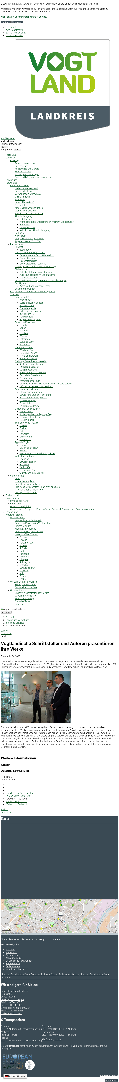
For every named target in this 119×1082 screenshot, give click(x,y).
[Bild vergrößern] (36, 722)
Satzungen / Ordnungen (27, 174)
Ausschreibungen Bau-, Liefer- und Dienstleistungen (40, 280)
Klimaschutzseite (109, 1075)
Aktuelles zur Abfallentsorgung (35, 230)
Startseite (10, 617)
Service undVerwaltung (11, 181)
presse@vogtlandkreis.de (22, 793)
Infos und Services (19, 185)
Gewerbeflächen (28, 461)
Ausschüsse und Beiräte (27, 168)
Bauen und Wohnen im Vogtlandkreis (33, 523)
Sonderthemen (17, 475)
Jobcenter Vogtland (25, 481)
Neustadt (24, 556)
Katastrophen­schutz (30, 380)
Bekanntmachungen (25, 288)
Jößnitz (23, 548)
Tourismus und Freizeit (26, 422)
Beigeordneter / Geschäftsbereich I (37, 255)
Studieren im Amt (28, 277)
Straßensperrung (28, 369)
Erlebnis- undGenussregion (13, 496)
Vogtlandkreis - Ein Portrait (28, 520)
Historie (23, 450)
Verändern (25, 344)
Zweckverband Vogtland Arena (35, 286)
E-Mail (4, 1007)
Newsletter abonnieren (17, 969)
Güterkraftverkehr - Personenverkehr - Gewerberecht (46, 383)
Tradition (24, 445)
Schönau (24, 570)
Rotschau (24, 565)
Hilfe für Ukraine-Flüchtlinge (29, 489)
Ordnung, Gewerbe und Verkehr (30, 361)
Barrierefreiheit (13, 963)
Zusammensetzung (25, 163)
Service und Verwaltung (17, 620)
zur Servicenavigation (16, 32)
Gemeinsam (26, 436)
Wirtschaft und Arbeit (25, 456)
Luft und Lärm (27, 341)
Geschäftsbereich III (30, 260)
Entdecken (15, 503)
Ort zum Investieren (20, 590)
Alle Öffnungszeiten (51, 1039)
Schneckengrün (27, 567)
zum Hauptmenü (14, 29)
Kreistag (14, 160)
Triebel (23, 579)
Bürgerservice (12, 1045)
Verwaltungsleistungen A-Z (28, 194)
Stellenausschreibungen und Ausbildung (31, 304)
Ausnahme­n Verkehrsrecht (33, 372)
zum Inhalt (11, 27)
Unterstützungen (28, 400)
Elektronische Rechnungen (19, 960)
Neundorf (24, 553)
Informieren (25, 439)
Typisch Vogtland (23, 442)
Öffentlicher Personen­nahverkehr (36, 386)
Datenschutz (12, 955)
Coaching (24, 459)
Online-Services (27, 227)
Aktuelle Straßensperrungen (29, 207)
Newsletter (20, 235)
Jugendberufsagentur (30, 319)
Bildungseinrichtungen (31, 392)
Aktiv (22, 431)
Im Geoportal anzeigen (12, 999)
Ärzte (17, 478)
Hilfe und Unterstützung (31, 311)
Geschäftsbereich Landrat (33, 263)
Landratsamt (16, 244)
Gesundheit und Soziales (27, 408)
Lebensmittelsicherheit (31, 417)
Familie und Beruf (28, 470)
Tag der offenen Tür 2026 (28, 241)
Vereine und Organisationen (29, 531)
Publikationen (26, 219)
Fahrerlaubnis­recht (29, 367)
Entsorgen (25, 339)
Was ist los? (25, 300)
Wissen (23, 425)
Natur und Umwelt (24, 347)
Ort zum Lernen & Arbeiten (23, 581)
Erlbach (23, 540)
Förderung (25, 464)
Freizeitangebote (28, 308)
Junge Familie (27, 313)
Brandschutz (26, 378)
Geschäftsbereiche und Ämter (30, 252)
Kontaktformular (14, 958)
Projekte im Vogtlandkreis (28, 484)
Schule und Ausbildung (26, 389)
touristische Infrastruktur (32, 473)
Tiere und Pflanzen (29, 353)
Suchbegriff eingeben (11, 144)
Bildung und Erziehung (26, 584)
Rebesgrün (25, 562)
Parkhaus (20, 233)
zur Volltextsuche (14, 35)
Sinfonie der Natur (29, 447)
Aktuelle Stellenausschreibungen (36, 272)
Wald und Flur (26, 350)
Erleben (23, 428)
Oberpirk (24, 559)
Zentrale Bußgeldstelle (31, 375)
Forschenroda (27, 542)
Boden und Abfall (28, 358)
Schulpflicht (25, 403)
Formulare (20, 199)
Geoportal (20, 205)
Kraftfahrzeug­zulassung (32, 364)
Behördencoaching (24, 598)
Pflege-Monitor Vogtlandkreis (29, 238)
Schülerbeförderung (30, 406)
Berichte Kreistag (23, 171)
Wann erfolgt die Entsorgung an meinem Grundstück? (47, 221)
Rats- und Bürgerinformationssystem (33, 177)
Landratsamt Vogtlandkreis (14, 991)
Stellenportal (21, 269)
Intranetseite (111, 1080)
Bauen (23, 327)
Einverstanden (17, 22)
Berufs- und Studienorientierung (35, 394)
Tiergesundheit (27, 420)
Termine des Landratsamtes (29, 213)
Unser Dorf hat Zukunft (26, 534)
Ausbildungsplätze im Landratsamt (37, 274)
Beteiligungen (21, 283)
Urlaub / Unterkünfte (20, 506)
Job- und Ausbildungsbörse (33, 397)
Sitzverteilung (21, 166)
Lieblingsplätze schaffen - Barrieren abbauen (37, 486)
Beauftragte (25, 249)
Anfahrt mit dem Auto (16, 801)
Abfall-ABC (25, 224)
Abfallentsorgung (23, 216)
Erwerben (24, 325)
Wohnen (24, 330)
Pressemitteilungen (24, 191)
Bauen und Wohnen (25, 322)
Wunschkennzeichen (25, 210)
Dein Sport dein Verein (26, 492)
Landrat (19, 247)
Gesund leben (26, 411)
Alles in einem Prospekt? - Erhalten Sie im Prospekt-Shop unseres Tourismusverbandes (53, 509)
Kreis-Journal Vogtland (26, 188)
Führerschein (26, 316)
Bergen (23, 537)
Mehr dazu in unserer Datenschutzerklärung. (24, 16)
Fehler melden (13, 966)
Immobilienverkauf (24, 202)
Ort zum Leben (17, 517)
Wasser (23, 336)
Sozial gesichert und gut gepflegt (36, 414)
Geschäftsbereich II (29, 258)
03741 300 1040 (18, 795)
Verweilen (24, 433)
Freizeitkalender (23, 526)
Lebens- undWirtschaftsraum (14, 513)
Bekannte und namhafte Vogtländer (37, 453)
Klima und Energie (29, 355)
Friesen (23, 545)
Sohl (22, 573)
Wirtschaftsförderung (25, 595)
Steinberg (24, 576)
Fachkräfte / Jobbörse (26, 587)
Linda (22, 551)
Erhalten (24, 333)
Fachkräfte (25, 467)
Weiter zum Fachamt (16, 804)
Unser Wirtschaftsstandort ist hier (32, 593)
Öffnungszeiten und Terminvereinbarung (35, 266)
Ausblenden (6, 22)
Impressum (11, 952)
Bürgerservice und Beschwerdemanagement (32, 291)
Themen (14, 294)
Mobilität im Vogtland (25, 528)
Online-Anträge (22, 196)
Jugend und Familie (25, 297)
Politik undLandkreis (11, 156)
